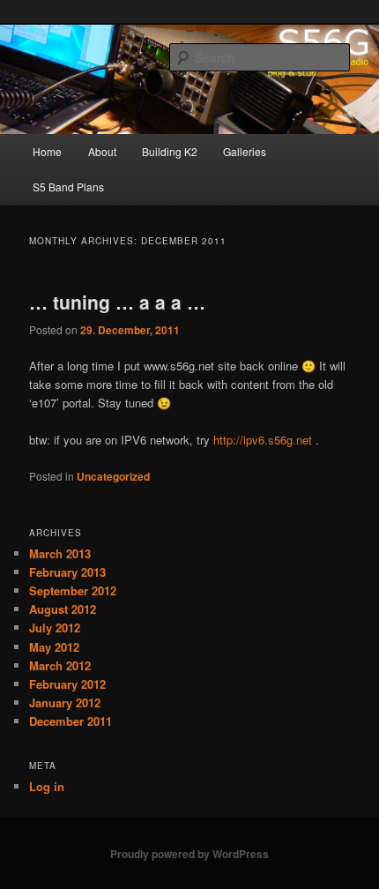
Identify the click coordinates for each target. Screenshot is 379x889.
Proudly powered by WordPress (189, 854)
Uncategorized (113, 476)
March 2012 (60, 665)
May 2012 (54, 647)
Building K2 (169, 151)
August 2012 (62, 609)
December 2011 (70, 721)
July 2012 (54, 627)
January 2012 (64, 702)
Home (47, 151)
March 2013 (60, 553)
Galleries (244, 151)
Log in (46, 786)
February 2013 (67, 572)
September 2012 (72, 590)
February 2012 (67, 684)
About (102, 151)
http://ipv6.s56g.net (262, 439)
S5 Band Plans (68, 186)
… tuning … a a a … (117, 301)
